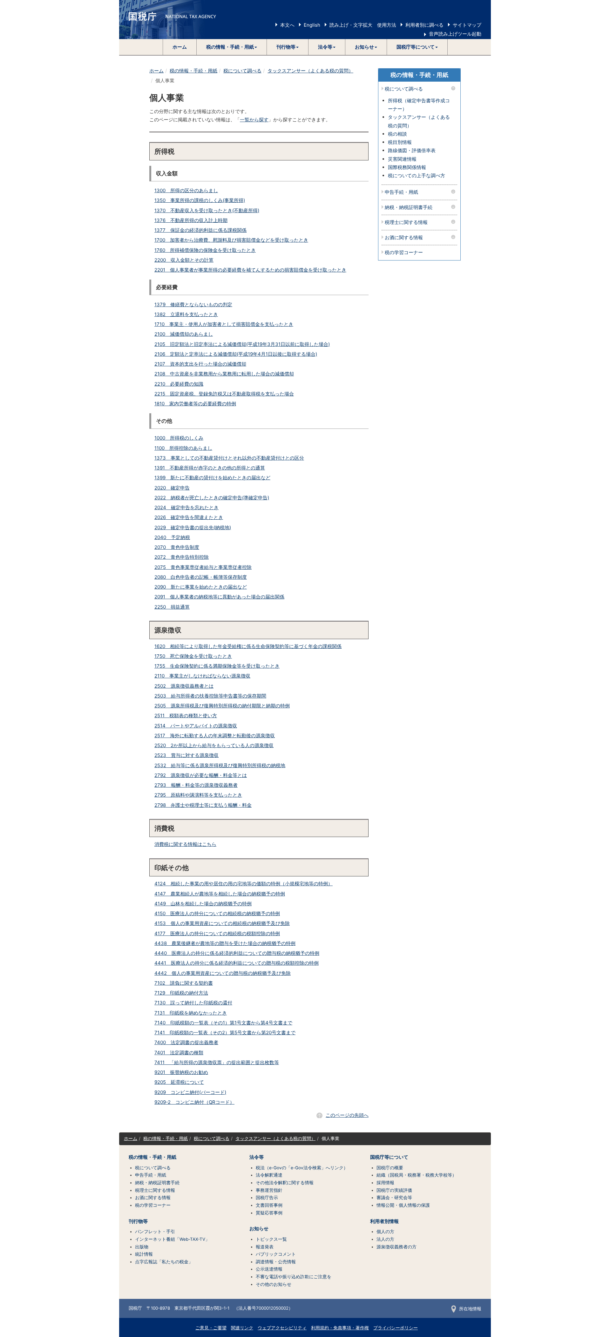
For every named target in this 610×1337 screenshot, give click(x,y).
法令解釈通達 (269, 1175)
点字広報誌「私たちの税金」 (164, 1261)
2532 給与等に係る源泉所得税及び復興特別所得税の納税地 (219, 765)
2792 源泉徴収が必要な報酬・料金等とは (200, 775)
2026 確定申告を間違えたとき (188, 517)
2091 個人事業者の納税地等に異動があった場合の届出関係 (219, 597)
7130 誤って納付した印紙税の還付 (193, 1003)
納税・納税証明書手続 (408, 207)
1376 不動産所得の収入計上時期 (190, 220)
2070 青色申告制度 (176, 547)
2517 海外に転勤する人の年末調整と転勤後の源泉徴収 (214, 736)
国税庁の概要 (389, 1167)
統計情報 (144, 1254)
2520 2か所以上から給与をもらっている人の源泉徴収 (214, 745)
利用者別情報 (384, 1221)
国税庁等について (389, 1157)
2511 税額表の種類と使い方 (185, 715)
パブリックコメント (276, 1254)
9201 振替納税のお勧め (181, 1072)
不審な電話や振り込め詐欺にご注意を (293, 1276)
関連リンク (242, 1327)
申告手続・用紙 (401, 192)
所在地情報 (470, 1308)
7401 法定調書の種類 (178, 1053)
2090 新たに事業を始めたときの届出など (200, 587)
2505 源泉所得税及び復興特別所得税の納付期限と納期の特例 (222, 706)
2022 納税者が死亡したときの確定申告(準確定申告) (211, 498)
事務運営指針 (269, 1190)
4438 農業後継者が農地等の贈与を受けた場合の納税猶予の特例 (224, 943)
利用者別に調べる (424, 25)
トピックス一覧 (271, 1239)
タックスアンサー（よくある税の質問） (310, 71)
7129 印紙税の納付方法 (181, 993)
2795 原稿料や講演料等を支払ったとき (198, 795)
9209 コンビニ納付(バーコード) (190, 1092)
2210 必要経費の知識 (178, 384)
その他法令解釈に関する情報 (285, 1182)
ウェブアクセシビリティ (282, 1327)
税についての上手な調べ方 (416, 175)
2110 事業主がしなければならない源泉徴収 (202, 676)
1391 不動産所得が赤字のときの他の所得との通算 (209, 468)
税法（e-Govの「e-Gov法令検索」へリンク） (302, 1167)
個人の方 (385, 1231)
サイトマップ (467, 25)
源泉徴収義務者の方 (396, 1246)
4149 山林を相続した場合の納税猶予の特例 (203, 904)
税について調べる (242, 71)
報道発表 (265, 1246)
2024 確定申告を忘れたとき (186, 507)
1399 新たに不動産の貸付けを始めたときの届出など (212, 478)
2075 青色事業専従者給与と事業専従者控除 (203, 567)
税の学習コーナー (404, 252)
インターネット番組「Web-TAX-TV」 (172, 1239)
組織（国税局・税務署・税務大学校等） (416, 1175)
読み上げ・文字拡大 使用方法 (362, 25)
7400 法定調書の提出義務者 (186, 1042)
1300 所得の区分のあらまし (186, 190)
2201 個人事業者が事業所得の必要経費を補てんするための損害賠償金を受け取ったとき (250, 270)
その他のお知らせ (273, 1284)
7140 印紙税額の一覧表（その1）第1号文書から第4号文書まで (223, 1023)
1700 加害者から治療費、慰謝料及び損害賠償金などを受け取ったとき (231, 240)
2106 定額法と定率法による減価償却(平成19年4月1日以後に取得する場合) (235, 354)
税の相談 (397, 134)
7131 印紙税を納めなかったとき (190, 1013)
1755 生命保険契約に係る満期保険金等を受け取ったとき (217, 666)
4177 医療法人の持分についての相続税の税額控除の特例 (217, 933)
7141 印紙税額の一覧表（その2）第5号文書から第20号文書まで (224, 1033)
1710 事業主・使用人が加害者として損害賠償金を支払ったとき (223, 324)
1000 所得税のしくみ (178, 438)
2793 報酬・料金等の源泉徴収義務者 (196, 785)
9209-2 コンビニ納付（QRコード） (194, 1102)
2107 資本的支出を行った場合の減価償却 (200, 364)
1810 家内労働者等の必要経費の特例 (195, 404)
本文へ (287, 25)
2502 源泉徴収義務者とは (184, 686)
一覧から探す (254, 120)
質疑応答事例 (269, 1212)
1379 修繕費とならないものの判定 (193, 304)
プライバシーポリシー (395, 1327)
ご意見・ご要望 (211, 1327)
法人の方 (385, 1239)
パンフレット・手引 (155, 1231)
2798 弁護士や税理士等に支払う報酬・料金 (203, 805)
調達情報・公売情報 (276, 1261)
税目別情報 (400, 142)
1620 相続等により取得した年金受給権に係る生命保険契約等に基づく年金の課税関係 (248, 646)
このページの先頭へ (347, 1115)
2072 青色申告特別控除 (181, 557)
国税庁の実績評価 (394, 1190)
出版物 (141, 1246)
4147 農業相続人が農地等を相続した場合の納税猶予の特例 (219, 894)
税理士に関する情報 (406, 222)
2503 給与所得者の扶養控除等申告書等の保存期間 (210, 696)
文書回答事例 (269, 1205)
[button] (232, 47)
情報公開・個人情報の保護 (403, 1205)
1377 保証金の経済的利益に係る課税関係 (200, 230)
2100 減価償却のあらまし (183, 334)
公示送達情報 (269, 1269)
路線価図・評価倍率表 (412, 150)
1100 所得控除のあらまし (183, 448)
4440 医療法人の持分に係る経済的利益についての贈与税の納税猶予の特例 (236, 953)
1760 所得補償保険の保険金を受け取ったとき (205, 250)
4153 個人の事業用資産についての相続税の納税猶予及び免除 (222, 923)
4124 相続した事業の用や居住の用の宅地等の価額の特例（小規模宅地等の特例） (243, 884)
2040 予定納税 (172, 537)
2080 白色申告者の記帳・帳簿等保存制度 (200, 577)
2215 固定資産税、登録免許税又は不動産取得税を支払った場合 (224, 394)
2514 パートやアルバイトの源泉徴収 (195, 726)
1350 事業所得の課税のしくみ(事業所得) (199, 200)
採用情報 (385, 1182)
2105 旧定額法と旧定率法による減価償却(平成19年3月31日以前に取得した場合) (242, 344)
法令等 (256, 1157)
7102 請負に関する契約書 (183, 983)
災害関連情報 (402, 159)
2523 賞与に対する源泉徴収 (186, 755)
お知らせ (258, 1229)
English (312, 25)
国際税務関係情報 (407, 167)
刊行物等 (138, 1221)
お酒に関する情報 (404, 237)
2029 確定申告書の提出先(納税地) (192, 527)
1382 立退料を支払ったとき (186, 314)
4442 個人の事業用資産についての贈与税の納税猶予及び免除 (222, 973)
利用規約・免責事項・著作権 (340, 1327)
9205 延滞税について (179, 1082)
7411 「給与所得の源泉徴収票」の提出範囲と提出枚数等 (216, 1062)
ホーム (180, 47)
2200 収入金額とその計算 (184, 260)
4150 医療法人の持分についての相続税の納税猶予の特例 (217, 913)
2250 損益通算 (172, 607)
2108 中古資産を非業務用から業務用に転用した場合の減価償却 (224, 374)
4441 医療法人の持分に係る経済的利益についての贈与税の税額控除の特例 (236, 963)
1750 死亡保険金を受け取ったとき (193, 656)
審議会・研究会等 (394, 1197)
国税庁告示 (267, 1197)
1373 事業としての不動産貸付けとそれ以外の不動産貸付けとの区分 (229, 458)
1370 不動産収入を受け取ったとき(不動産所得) (206, 210)
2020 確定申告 (172, 488)
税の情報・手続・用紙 (193, 71)
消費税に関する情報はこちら (185, 844)
